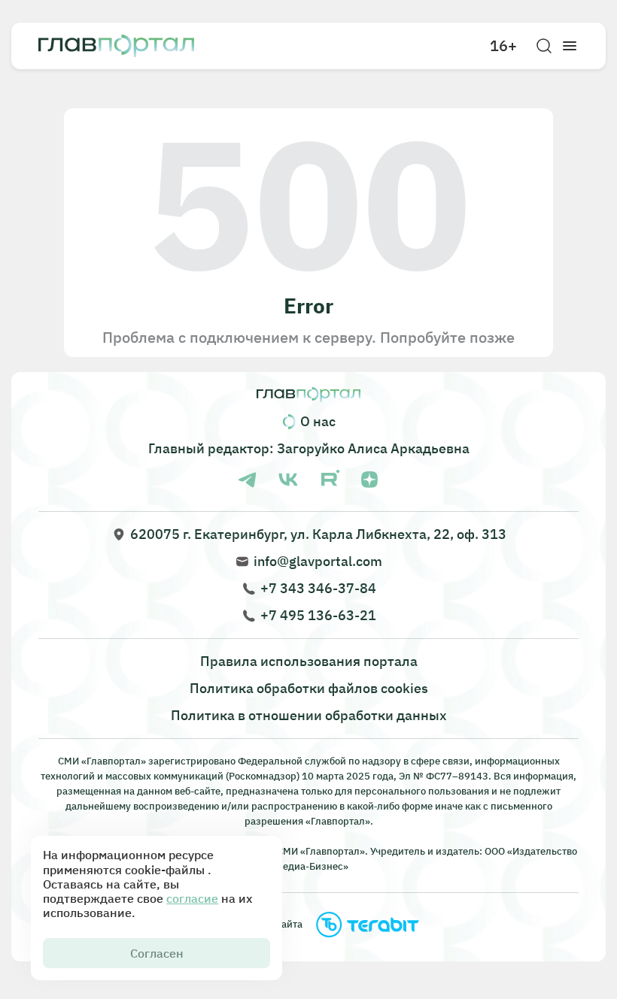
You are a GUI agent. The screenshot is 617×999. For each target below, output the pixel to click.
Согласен (157, 953)
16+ (503, 45)
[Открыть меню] (570, 46)
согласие (192, 898)
